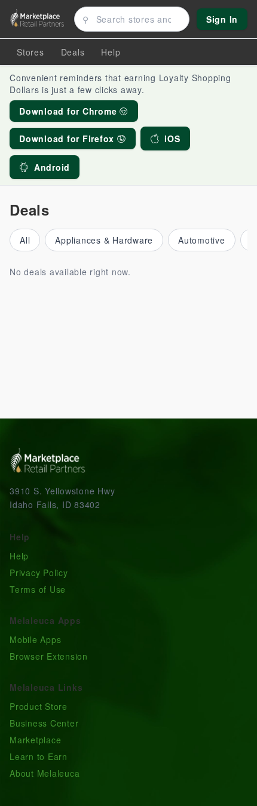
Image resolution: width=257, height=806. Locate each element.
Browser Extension (49, 656)
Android (52, 167)
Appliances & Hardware (104, 240)
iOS (172, 138)
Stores (30, 52)
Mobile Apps (35, 639)
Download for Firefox (68, 138)
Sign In (222, 19)
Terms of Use (38, 589)
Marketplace (35, 740)
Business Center (44, 723)
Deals (73, 52)
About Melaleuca (44, 773)
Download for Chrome (69, 111)
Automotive (201, 240)
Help (19, 556)
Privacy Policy (39, 573)
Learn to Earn (39, 756)
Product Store (39, 706)
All (25, 240)
